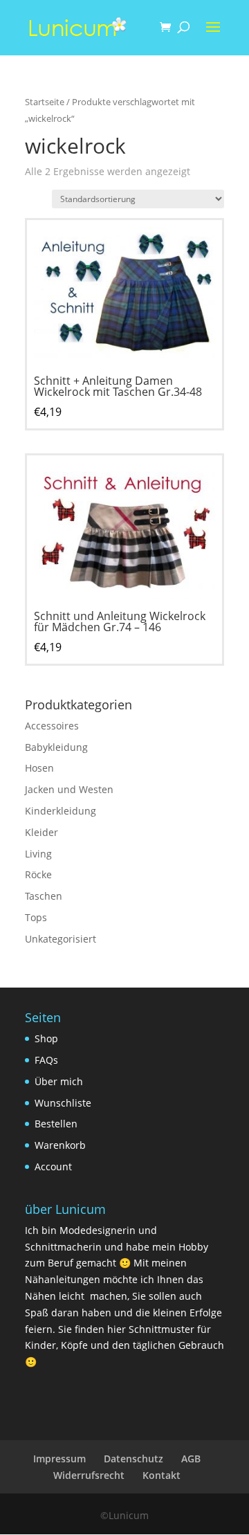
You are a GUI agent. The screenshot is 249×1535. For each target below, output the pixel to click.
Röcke (38, 874)
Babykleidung (56, 747)
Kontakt (161, 1475)
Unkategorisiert (60, 938)
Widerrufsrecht (88, 1475)
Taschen (43, 895)
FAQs (46, 1059)
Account (53, 1166)
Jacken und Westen (69, 789)
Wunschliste (63, 1102)
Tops (36, 917)
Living (38, 853)
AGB (191, 1458)
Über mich (59, 1081)
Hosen (39, 767)
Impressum (59, 1458)
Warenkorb (60, 1145)
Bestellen (56, 1123)
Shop (46, 1038)
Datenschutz (133, 1458)
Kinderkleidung (60, 810)
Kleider (41, 832)
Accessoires (52, 725)
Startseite (44, 102)
